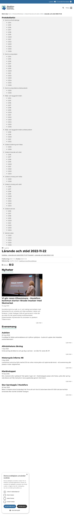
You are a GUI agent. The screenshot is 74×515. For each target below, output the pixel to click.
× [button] (27, 474)
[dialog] (15, 493)
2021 (9, 39)
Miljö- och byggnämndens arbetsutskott (18, 130)
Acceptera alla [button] (10, 506)
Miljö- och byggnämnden (13, 96)
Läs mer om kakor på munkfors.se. (13, 488)
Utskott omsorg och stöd (13, 184)
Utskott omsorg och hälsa (13, 176)
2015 (9, 25)
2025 (9, 49)
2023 (9, 44)
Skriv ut (5, 265)
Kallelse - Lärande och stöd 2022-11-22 (14, 255)
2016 (9, 27)
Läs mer (69, 343)
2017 (9, 30)
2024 (10, 46)
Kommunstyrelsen (11, 54)
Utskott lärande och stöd (13, 152)
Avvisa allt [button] (22, 506)
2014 (9, 22)
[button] (15, 510)
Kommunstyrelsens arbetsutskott (16, 88)
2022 (9, 42)
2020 (10, 37)
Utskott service (10, 209)
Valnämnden (9, 233)
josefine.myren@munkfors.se (27, 261)
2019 (9, 34)
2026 (9, 51)
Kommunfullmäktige (12, 20)
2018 (9, 32)
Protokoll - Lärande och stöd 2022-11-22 (40, 255)
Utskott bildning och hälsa (14, 144)
